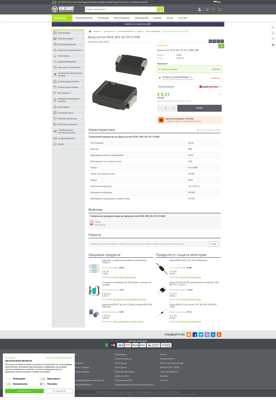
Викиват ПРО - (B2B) (169, 367)
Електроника (64, 33)
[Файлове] (273, 33)
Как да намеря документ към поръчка (86, 380)
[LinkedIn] (213, 334)
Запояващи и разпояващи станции (129, 299)
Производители (83, 18)
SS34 (97, 221)
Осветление (63, 56)
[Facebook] (195, 334)
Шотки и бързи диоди (190, 277)
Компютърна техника (68, 87)
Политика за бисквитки (80, 384)
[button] (11, 358)
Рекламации (120, 354)
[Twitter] (201, 334)
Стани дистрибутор (169, 372)
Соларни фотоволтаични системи (70, 74)
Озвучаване (63, 107)
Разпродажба (122, 18)
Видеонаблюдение (67, 62)
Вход (213, 244)
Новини (157, 18)
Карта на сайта (122, 376)
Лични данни (120, 367)
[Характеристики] (273, 27)
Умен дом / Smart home (69, 67)
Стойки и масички (66, 138)
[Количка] (220, 9)
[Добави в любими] (220, 94)
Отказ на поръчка (123, 359)
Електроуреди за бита (68, 81)
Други (61, 144)
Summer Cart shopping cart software (138, 398)
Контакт (183, 18)
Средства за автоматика (70, 50)
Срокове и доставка (124, 372)
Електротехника (65, 39)
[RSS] (219, 334)
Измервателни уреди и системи (68, 100)
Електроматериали (67, 44)
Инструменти (64, 93)
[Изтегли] (91, 222)
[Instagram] (207, 334)
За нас (163, 354)
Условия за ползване (79, 372)
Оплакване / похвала (79, 367)
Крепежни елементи (67, 124)
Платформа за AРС (124, 380)
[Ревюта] (273, 39)
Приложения (141, 18)
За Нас (170, 18)
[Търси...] (160, 9)
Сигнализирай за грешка (211, 130)
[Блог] (189, 334)
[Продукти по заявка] (207, 9)
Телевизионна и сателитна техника (67, 131)
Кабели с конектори (67, 118)
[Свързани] (273, 45)
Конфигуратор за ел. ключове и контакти (134, 384)
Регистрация (121, 363)
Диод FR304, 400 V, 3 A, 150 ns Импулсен (188, 260)
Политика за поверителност (59, 358)
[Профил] (199, 9)
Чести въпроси (76, 363)
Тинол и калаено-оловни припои (128, 321)
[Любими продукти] (213, 9)
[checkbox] (8, 378)
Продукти (59, 18)
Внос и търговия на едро (172, 363)
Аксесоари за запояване (124, 277)
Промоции (103, 18)
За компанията (167, 359)
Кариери (164, 376)
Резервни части (65, 113)
